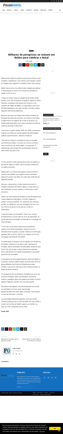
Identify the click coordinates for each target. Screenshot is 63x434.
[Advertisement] (42, 5)
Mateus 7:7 (46, 123)
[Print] (42, 64)
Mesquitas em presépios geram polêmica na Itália (9, 340)
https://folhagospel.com (18, 350)
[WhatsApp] (31, 64)
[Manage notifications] (59, 430)
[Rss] (55, 377)
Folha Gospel (29, 61)
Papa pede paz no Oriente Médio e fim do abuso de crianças (31, 340)
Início (2, 13)
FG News (7, 13)
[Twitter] (52, 377)
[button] (60, 10)
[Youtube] (61, 1)
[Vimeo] (59, 1)
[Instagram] (54, 1)
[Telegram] (35, 64)
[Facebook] (52, 1)
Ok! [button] (55, 428)
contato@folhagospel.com (27, 387)
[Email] (39, 64)
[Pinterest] (27, 64)
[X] (56, 1)
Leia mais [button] (42, 431)
